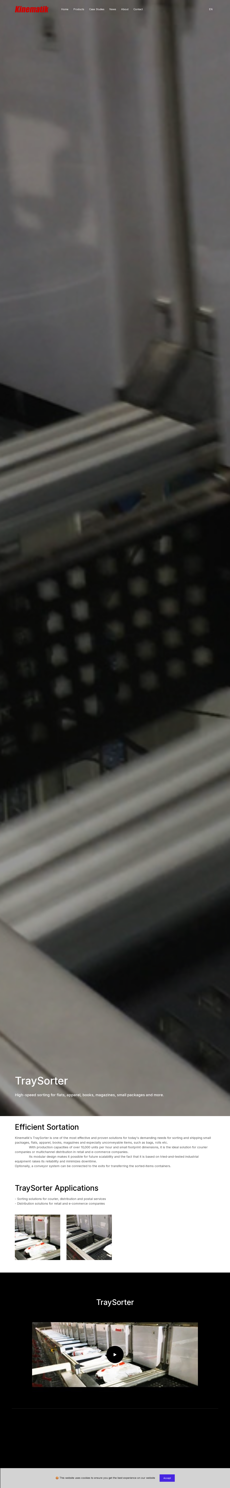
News (112, 9)
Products (78, 9)
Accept (167, 1478)
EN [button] (211, 9)
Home (64, 9)
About (124, 9)
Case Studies (96, 9)
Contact (138, 9)
